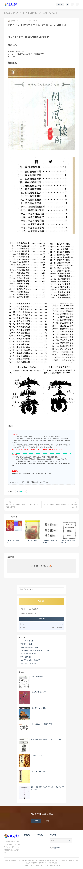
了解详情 (47, 821)
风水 (10, 426)
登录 (49, 566)
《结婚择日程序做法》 (39, 771)
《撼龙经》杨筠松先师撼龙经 (29, 660)
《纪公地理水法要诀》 (39, 708)
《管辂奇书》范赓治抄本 (28, 654)
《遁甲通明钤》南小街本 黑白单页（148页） (35, 650)
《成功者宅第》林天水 (39, 692)
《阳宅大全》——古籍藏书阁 (41, 724)
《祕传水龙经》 (37, 755)
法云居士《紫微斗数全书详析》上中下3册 (46, 739)
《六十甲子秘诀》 (37, 676)
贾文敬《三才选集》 (31, 540)
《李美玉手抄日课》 (26, 644)
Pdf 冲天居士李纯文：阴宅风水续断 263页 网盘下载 (33, 482)
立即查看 (35, 821)
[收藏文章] (16, 491)
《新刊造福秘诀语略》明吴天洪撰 (31, 647)
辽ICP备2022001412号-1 (51, 865)
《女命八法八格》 (25, 657)
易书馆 (22, 13)
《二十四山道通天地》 (27, 641)
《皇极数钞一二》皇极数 (28, 663)
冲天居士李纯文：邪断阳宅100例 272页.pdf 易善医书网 (60, 506)
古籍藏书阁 (14, 13)
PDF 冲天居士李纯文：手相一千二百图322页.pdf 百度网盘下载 (22, 506)
